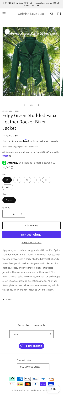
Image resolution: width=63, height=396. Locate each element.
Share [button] (9, 299)
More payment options (32, 242)
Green (9, 200)
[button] (4, 13)
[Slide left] (24, 105)
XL (46, 179)
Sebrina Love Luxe (26, 390)
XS (7, 179)
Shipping (16, 147)
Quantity (6, 207)
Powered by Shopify (42, 390)
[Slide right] (38, 105)
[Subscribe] (49, 334)
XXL (8, 187)
